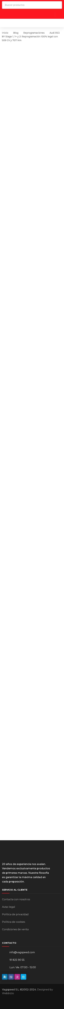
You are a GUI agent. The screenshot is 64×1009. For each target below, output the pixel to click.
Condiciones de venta (15, 929)
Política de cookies (13, 921)
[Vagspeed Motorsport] (32, 23)
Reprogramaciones (34, 32)
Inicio (5, 32)
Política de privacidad (15, 914)
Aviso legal (8, 906)
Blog (15, 32)
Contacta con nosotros (16, 899)
